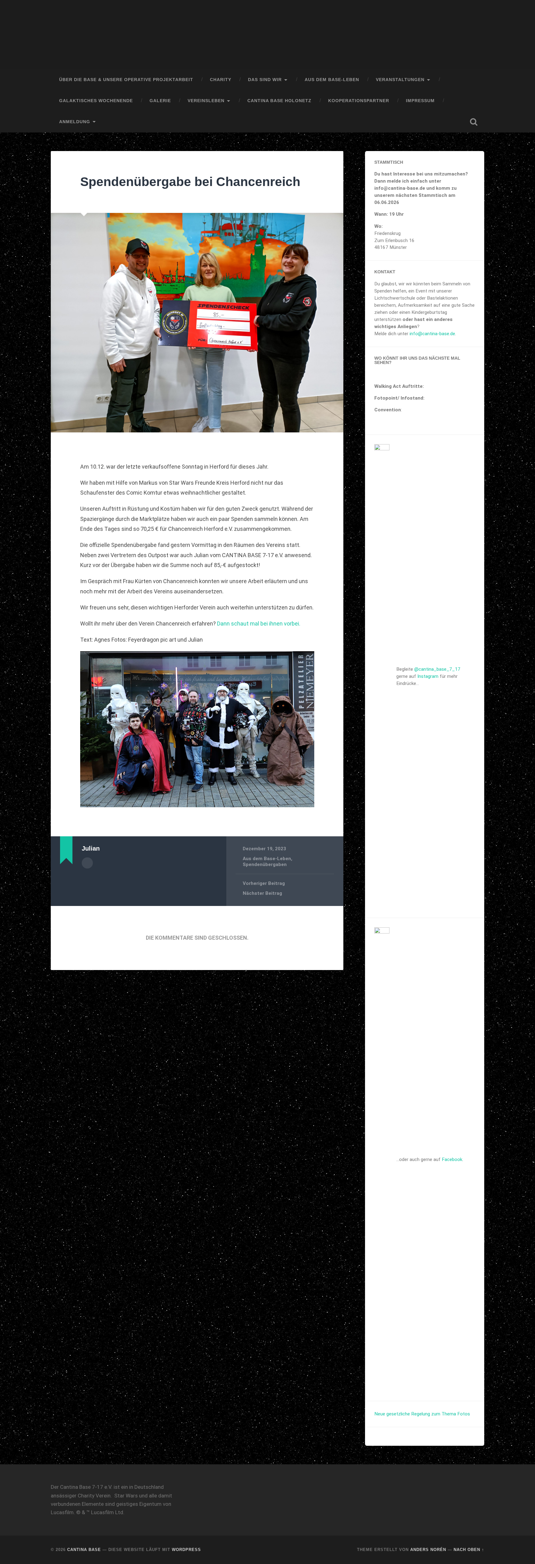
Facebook (452, 1159)
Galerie (160, 100)
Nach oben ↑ (469, 1549)
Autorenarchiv (87, 863)
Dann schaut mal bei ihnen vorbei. (258, 623)
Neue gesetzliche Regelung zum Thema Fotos (422, 1414)
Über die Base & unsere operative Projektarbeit (126, 79)
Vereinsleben (206, 100)
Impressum (420, 100)
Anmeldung (74, 121)
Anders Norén (428, 1549)
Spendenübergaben (265, 864)
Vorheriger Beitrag (264, 883)
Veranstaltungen (400, 79)
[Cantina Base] (267, 35)
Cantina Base (84, 1549)
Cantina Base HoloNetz (279, 100)
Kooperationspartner (358, 100)
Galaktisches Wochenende (96, 100)
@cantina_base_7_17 (437, 669)
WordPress (186, 1549)
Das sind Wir (265, 79)
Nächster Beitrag (262, 893)
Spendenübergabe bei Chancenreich (190, 182)
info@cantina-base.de (432, 333)
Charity (220, 79)
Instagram (427, 676)
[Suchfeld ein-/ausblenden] (473, 121)
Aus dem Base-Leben (332, 79)
